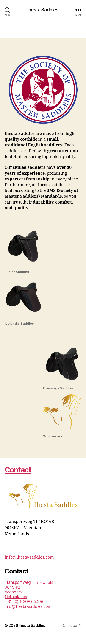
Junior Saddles (17, 272)
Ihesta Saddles (43, 9)
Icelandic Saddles (19, 323)
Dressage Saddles (58, 388)
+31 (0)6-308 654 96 (25, 601)
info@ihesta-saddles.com (29, 557)
